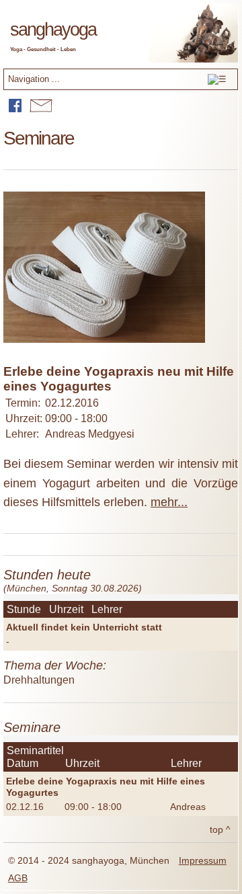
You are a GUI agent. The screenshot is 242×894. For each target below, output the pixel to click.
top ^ (220, 829)
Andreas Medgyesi (89, 434)
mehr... (169, 502)
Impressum (203, 861)
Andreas (188, 806)
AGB (18, 878)
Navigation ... (34, 79)
